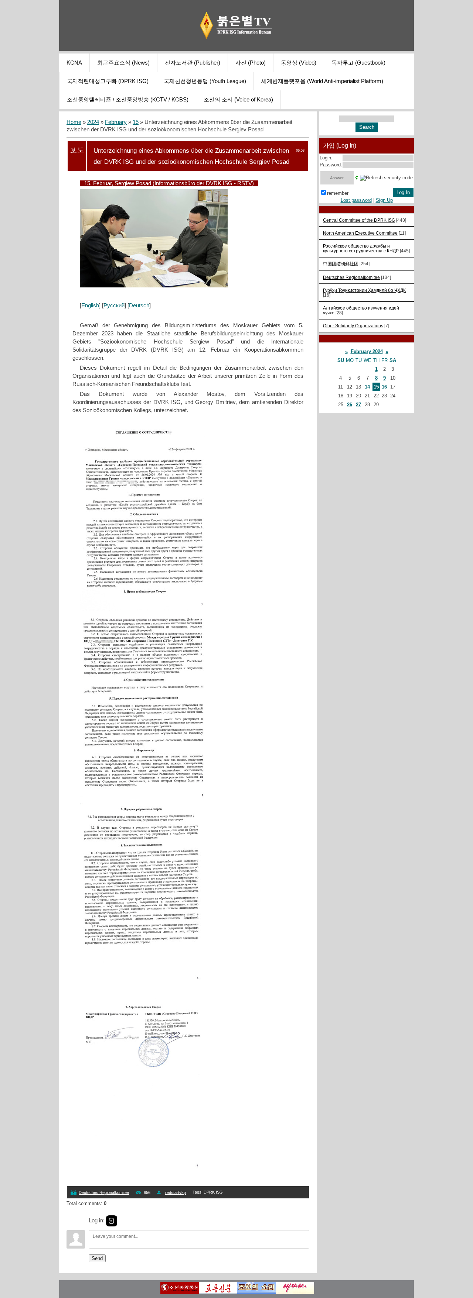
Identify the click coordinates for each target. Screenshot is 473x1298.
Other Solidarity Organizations (353, 325)
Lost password (356, 200)
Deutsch (139, 305)
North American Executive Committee (360, 233)
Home (74, 122)
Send (97, 1258)
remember (337, 193)
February (116, 122)
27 (358, 404)
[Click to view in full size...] (154, 286)
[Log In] (111, 1220)
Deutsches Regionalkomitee (104, 1192)
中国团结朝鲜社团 (340, 263)
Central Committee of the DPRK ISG (359, 220)
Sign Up (384, 200)
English (90, 305)
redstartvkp (175, 1192)
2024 (93, 122)
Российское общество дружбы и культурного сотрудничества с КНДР (361, 248)
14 (367, 387)
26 (349, 404)
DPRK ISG (213, 1192)
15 (136, 122)
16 (384, 387)
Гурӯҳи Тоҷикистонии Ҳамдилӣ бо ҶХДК (364, 290)
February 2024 (367, 351)
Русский (114, 305)
